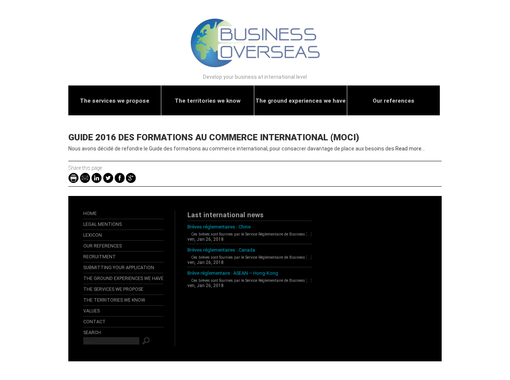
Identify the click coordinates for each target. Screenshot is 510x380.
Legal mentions (102, 224)
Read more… (410, 149)
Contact (94, 321)
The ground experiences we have (300, 100)
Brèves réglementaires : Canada (221, 250)
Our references (393, 100)
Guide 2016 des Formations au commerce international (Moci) (213, 137)
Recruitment (99, 256)
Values (91, 311)
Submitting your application (118, 267)
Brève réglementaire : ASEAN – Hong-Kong (232, 273)
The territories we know (207, 100)
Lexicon (92, 235)
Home (90, 213)
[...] (309, 234)
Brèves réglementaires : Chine (219, 227)
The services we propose (114, 100)
